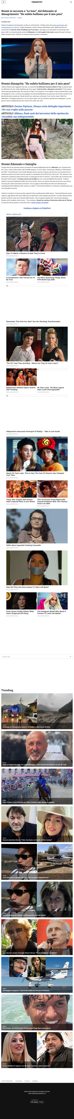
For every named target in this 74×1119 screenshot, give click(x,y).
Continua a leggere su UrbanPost (37, 208)
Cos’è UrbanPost (7, 1081)
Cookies (35, 1081)
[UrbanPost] (37, 2)
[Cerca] (71, 2)
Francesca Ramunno (9, 18)
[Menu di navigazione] (3, 2)
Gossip (20, 18)
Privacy (27, 1081)
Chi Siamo (18, 1081)
